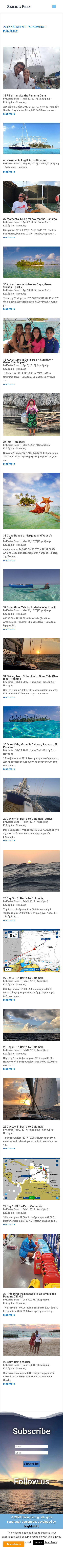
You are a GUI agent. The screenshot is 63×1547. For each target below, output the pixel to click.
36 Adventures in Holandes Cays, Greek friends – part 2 (27, 286)
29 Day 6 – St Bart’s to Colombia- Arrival (28, 818)
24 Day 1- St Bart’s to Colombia (22, 1206)
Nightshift (31, 1526)
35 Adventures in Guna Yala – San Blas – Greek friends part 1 (28, 361)
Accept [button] (38, 1542)
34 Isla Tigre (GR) (14, 442)
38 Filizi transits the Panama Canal (25, 95)
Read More (51, 1542)
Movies (42, 163)
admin (9, 682)
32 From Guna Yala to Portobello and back (29, 607)
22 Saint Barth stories (17, 1362)
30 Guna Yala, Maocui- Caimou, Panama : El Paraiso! (30, 746)
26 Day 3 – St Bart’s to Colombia (23, 1047)
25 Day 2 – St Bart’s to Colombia (23, 1126)
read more (9, 114)
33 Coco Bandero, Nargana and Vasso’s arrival (27, 537)
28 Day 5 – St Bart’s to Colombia (23, 898)
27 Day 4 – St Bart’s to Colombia (23, 978)
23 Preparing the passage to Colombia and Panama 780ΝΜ (29, 1295)
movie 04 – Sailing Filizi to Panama (24, 160)
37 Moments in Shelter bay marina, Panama (30, 219)
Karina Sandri (13, 98)
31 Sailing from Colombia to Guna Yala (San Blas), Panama (30, 678)
